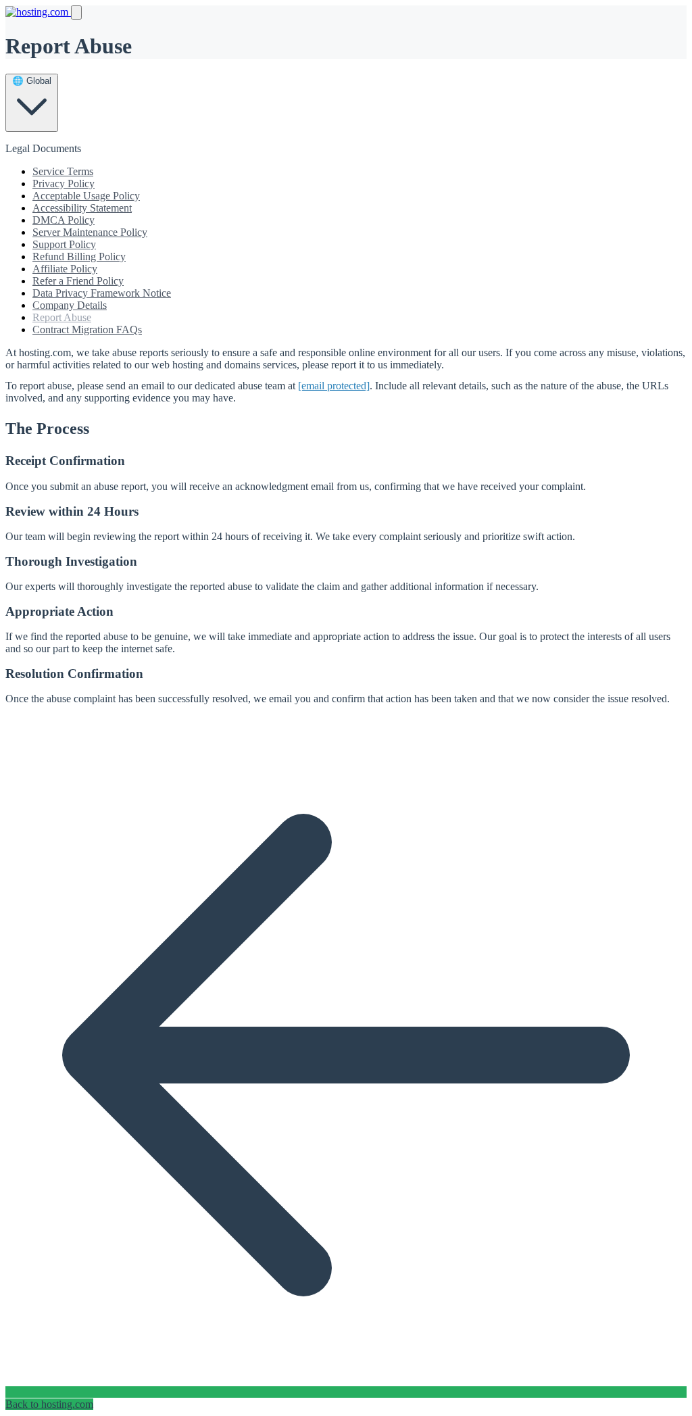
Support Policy (64, 244)
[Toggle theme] (76, 12)
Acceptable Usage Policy (86, 195)
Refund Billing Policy (79, 256)
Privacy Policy (63, 183)
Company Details (69, 305)
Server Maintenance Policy (89, 232)
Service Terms (62, 171)
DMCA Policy (63, 220)
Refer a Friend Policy (78, 281)
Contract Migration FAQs (87, 329)
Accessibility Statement (82, 208)
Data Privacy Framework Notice (101, 293)
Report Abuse (61, 317)
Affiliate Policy (64, 268)
